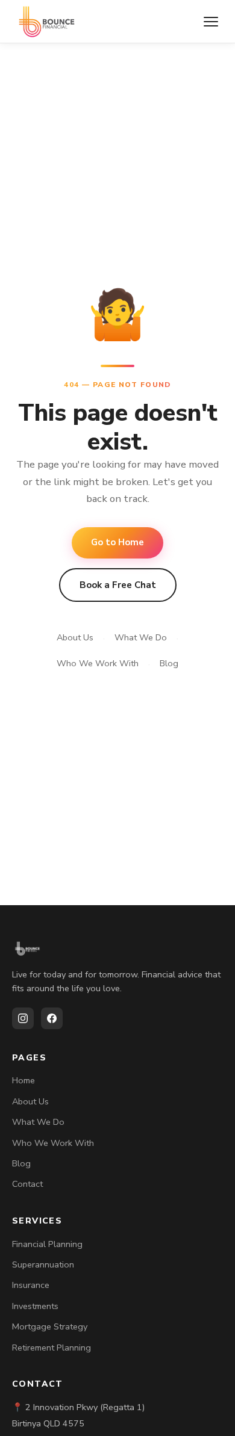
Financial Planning (47, 1244)
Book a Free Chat (118, 585)
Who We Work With (98, 663)
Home (23, 1080)
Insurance (30, 1285)
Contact (27, 1184)
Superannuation (43, 1264)
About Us (75, 637)
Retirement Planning (51, 1348)
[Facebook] (52, 1018)
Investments (35, 1306)
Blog (169, 663)
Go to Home (117, 542)
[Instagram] (23, 1018)
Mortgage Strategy (49, 1326)
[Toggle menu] (211, 22)
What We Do (140, 637)
